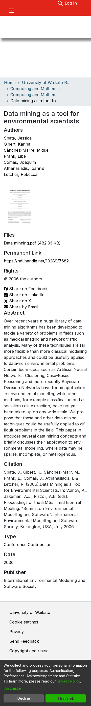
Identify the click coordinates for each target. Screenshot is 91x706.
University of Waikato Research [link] (47, 82)
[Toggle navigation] (11, 11)
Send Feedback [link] (24, 641)
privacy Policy (68, 681)
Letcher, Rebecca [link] (20, 174)
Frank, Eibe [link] (15, 156)
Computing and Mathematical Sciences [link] (35, 88)
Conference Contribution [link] (28, 544)
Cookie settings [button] (23, 621)
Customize (12, 688)
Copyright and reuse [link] (29, 650)
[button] (60, 3)
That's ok (65, 698)
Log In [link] (71, 3)
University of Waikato (29, 612)
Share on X (19, 300)
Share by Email (23, 306)
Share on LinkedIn (26, 294)
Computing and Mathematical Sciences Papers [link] (35, 94)
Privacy (16, 631)
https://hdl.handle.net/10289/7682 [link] (36, 260)
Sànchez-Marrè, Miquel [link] (27, 150)
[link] (32, 243)
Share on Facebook (28, 288)
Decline (23, 698)
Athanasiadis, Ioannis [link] (24, 168)
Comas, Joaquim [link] (20, 162)
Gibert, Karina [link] (17, 144)
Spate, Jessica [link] (18, 138)
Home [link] (10, 82)
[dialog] (45, 683)
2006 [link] (9, 562)
